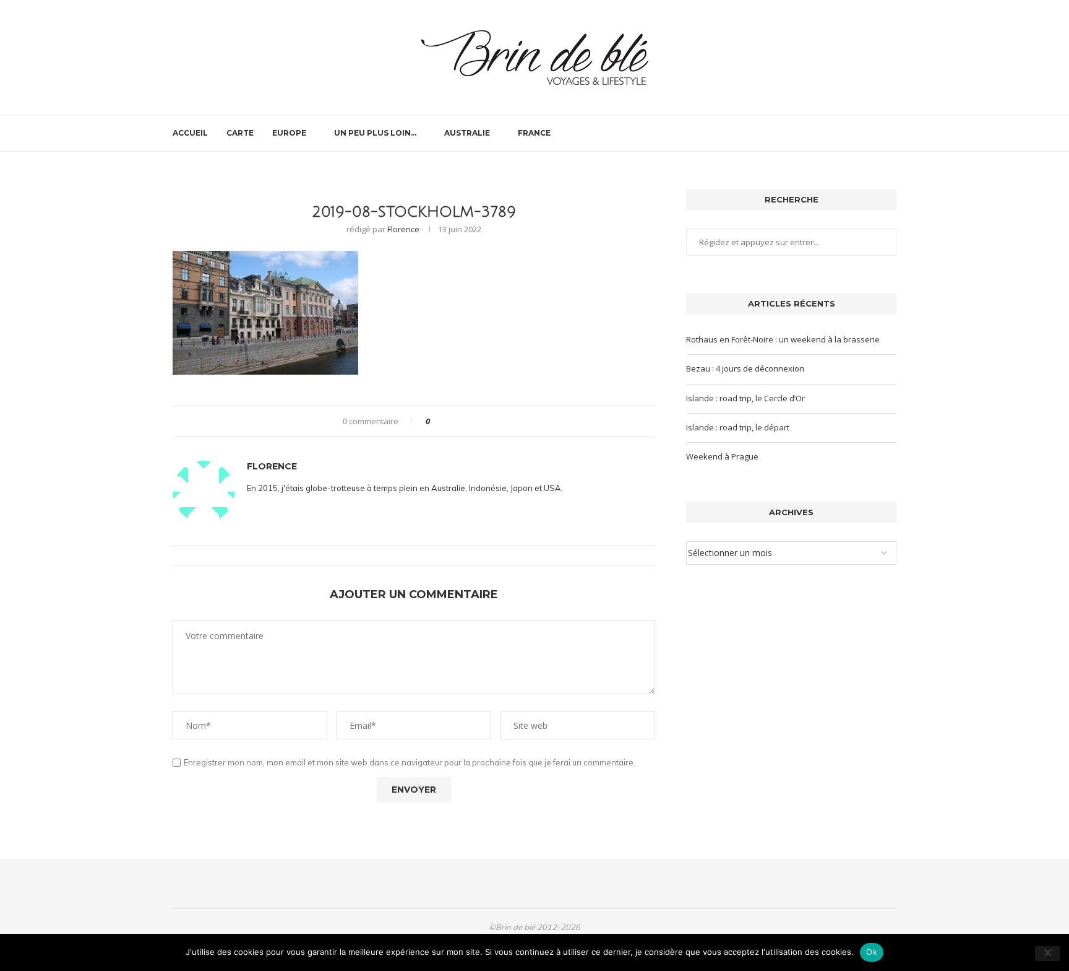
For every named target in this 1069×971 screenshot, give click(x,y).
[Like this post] (436, 421)
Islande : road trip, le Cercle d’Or (745, 398)
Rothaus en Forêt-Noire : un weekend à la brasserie (783, 339)
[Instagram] (872, 133)
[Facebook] (846, 133)
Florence (403, 229)
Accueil (190, 132)
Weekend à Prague (722, 456)
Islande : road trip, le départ (737, 427)
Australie (467, 132)
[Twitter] (859, 133)
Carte (240, 132)
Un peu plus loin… (375, 132)
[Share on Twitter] (461, 421)
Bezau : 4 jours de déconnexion (745, 368)
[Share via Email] (485, 421)
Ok (871, 952)
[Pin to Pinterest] (473, 421)
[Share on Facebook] (450, 421)
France (534, 132)
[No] (1047, 953)
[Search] (890, 133)
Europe (289, 132)
